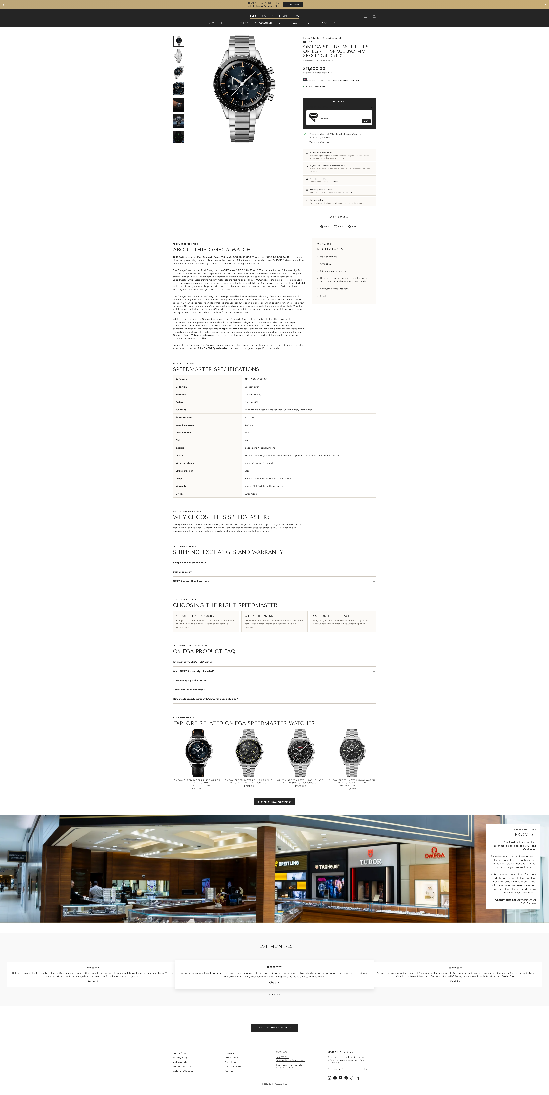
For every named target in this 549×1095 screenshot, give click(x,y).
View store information (319, 142)
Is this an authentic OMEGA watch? (193, 661)
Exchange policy (182, 571)
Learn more (347, 192)
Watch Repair (231, 1062)
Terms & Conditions (182, 1066)
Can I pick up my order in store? (191, 680)
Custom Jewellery (233, 1066)
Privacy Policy (179, 1053)
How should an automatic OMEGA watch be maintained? (205, 698)
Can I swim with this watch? (189, 689)
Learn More (355, 80)
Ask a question (339, 217)
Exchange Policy (180, 1062)
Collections (316, 38)
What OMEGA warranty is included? (193, 671)
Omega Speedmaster (333, 38)
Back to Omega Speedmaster (276, 1028)
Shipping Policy (180, 1057)
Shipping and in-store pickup (189, 562)
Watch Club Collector (183, 1071)
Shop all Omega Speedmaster (274, 802)
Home (306, 38)
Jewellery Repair (232, 1057)
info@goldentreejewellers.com (290, 1060)
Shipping (307, 72)
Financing (229, 1053)
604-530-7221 (282, 1057)
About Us (229, 1071)
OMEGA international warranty (191, 581)
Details (335, 182)
